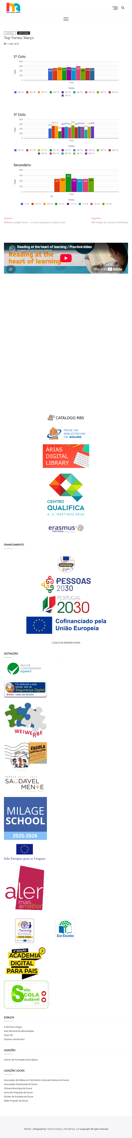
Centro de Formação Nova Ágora (21, 1059)
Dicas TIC (8, 1035)
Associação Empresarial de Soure (20, 1084)
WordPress (69, 1128)
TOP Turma (23, 33)
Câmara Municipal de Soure (18, 1088)
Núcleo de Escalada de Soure (18, 1096)
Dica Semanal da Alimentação (19, 1031)
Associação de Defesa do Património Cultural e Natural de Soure (36, 1080)
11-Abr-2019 (12, 43)
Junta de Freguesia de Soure (18, 1092)
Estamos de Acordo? (14, 1039)
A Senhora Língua (13, 1026)
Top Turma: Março (19, 38)
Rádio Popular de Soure (16, 1100)
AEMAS (27, 1128)
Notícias (10, 33)
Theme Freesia (54, 1128)
